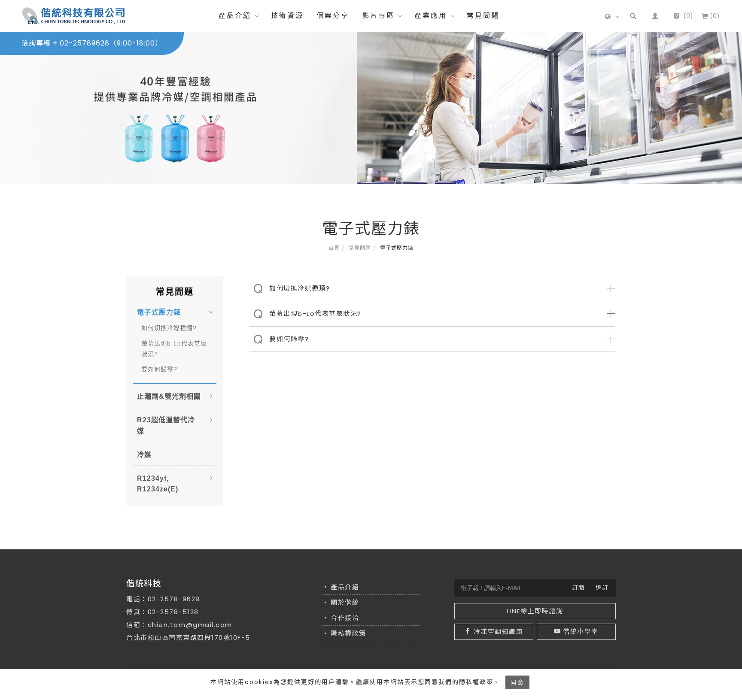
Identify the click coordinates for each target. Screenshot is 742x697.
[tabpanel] (371, 108)
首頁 (334, 248)
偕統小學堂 (581, 631)
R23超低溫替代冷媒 (166, 425)
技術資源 (287, 16)
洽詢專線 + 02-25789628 (91, 43)
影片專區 (378, 16)
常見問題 (483, 16)
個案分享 (332, 16)
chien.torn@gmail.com (190, 624)
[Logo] (73, 15)
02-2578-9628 (174, 598)
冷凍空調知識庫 (498, 631)
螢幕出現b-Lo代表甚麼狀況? (174, 349)
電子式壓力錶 (159, 312)
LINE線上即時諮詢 (535, 610)
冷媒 (144, 454)
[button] (633, 16)
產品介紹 (235, 16)
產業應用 (430, 16)
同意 (517, 682)
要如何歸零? (159, 369)
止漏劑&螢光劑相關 (169, 396)
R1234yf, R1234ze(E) (157, 484)
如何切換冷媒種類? (169, 327)
